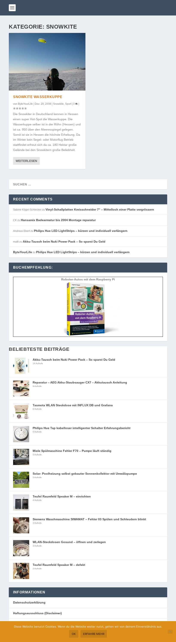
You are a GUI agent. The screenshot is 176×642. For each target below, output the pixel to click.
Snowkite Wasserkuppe (37, 97)
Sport (68, 103)
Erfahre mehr (93, 634)
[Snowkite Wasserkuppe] (47, 62)
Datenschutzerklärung (29, 602)
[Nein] (170, 632)
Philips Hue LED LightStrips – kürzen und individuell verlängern (80, 230)
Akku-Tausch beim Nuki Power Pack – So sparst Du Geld (64, 241)
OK (74, 634)
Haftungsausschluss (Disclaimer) (37, 613)
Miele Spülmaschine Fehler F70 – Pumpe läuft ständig (72, 451)
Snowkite (58, 103)
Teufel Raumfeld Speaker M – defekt (59, 565)
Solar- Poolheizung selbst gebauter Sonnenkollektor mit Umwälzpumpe (85, 473)
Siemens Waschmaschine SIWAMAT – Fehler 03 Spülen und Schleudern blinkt (89, 519)
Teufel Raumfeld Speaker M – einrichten (62, 496)
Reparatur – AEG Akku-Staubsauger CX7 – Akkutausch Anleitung (80, 382)
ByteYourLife (25, 103)
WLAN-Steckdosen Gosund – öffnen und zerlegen (69, 542)
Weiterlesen (26, 161)
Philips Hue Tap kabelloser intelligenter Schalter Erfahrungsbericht (81, 428)
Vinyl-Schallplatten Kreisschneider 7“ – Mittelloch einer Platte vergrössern (100, 209)
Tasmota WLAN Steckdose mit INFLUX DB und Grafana (73, 405)
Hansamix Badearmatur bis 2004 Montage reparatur (58, 220)
